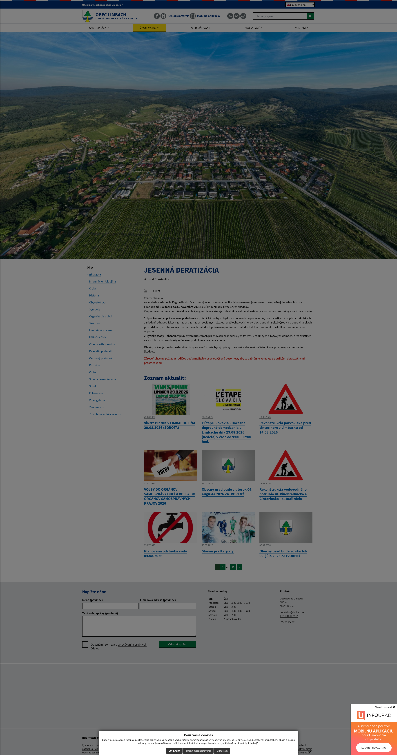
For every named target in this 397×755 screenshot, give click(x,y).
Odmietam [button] (222, 750)
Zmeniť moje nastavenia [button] (198, 750)
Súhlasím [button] (174, 750)
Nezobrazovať (384, 707)
